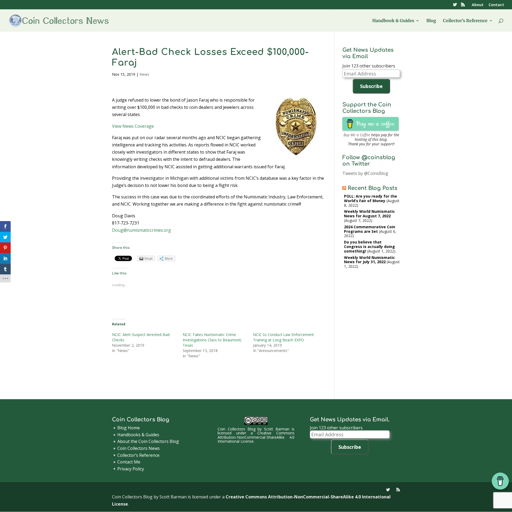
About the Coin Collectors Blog (148, 441)
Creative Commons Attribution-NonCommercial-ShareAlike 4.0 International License (256, 437)
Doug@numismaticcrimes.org (141, 230)
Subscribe (371, 86)
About (477, 5)
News (144, 74)
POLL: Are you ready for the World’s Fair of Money (370, 198)
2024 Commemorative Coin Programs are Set (369, 229)
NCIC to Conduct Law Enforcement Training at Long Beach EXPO (283, 337)
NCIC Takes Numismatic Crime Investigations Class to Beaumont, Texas (212, 340)
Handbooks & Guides (138, 435)
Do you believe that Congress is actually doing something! (369, 246)
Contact (496, 5)
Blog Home (128, 428)
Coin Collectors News (138, 448)
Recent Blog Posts (372, 188)
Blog (431, 21)
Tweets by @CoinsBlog (365, 173)
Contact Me (128, 462)
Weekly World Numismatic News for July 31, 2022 (369, 260)
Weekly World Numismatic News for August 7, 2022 (369, 213)
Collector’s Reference (465, 21)
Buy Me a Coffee (356, 134)
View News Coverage (133, 126)
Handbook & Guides (393, 21)
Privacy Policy (130, 469)
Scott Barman (276, 428)
